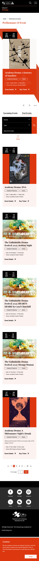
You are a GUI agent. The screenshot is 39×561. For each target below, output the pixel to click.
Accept (30, 556)
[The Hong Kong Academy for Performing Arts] (8, 3)
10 (27, 466)
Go (26, 472)
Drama (24, 79)
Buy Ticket (23, 89)
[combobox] (17, 120)
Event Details (9, 89)
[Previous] (8, 466)
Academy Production (12, 79)
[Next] (30, 466)
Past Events (27, 113)
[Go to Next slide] (23, 105)
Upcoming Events (10, 113)
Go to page (14, 472)
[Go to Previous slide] (29, 105)
